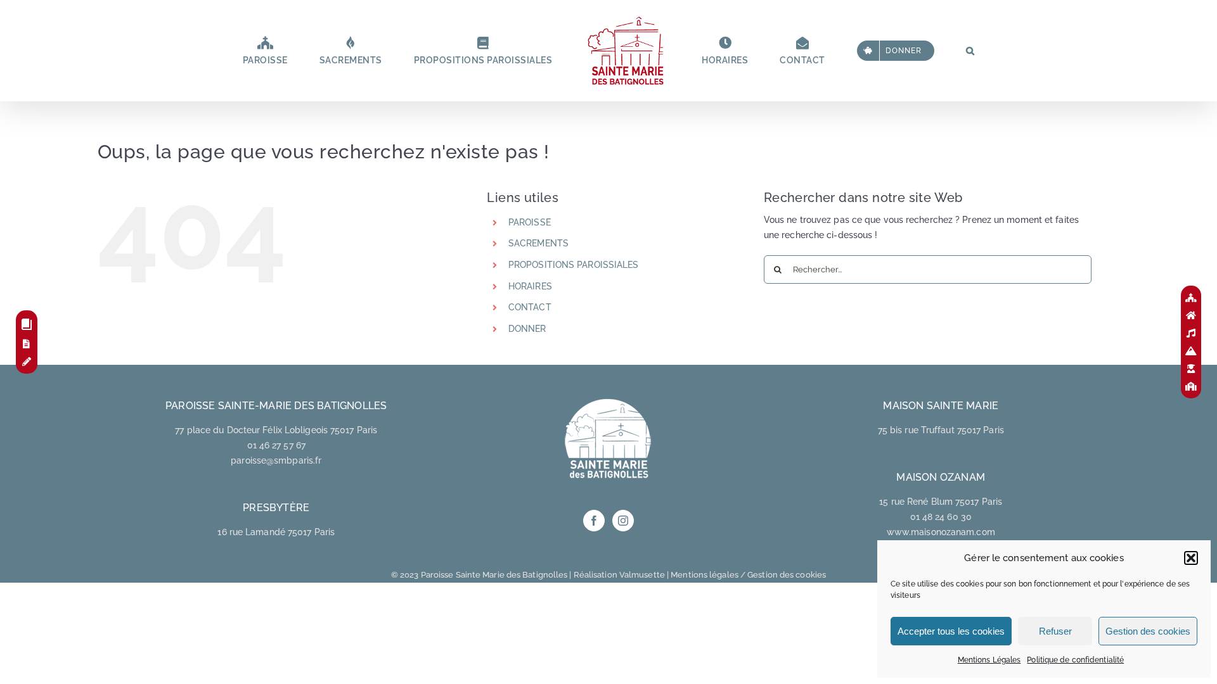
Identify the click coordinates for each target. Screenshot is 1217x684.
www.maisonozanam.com (941, 532)
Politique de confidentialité (1075, 660)
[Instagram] (623, 520)
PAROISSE (529, 222)
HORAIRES (530, 286)
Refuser (1055, 631)
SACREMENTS (538, 243)
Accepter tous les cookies (951, 631)
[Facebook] (594, 520)
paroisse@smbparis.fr (276, 460)
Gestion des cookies (1147, 631)
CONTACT (529, 307)
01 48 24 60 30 (941, 517)
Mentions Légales (989, 660)
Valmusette (642, 575)
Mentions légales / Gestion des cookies (748, 575)
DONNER (527, 329)
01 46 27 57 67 (276, 445)
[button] (1191, 558)
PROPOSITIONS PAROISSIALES (573, 265)
